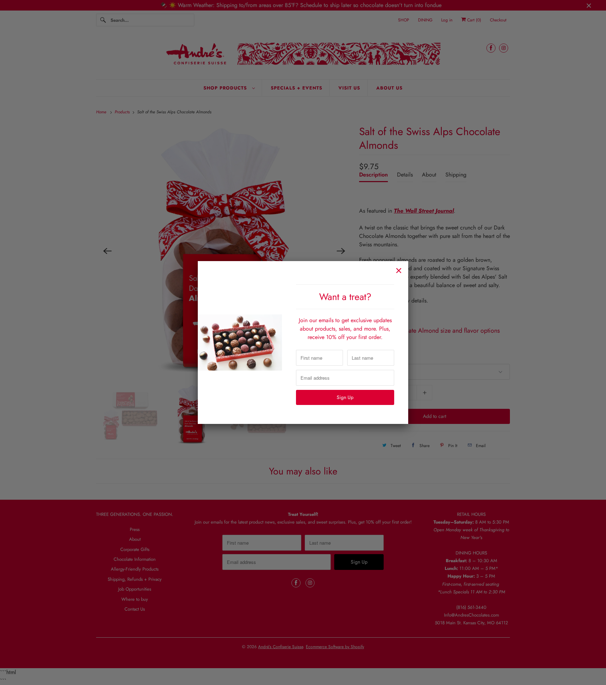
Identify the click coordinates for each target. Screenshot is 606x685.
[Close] (398, 270)
